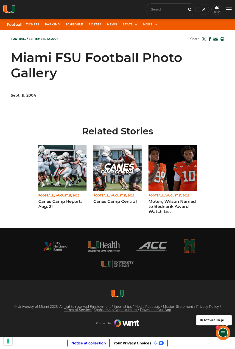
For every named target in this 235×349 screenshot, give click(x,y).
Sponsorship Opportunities (116, 310)
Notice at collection (88, 343)
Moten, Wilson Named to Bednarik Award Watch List (172, 206)
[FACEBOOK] (209, 39)
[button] (229, 9)
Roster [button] (95, 24)
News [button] (112, 24)
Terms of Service (78, 310)
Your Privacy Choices (132, 343)
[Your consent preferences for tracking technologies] (8, 341)
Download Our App (155, 310)
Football (14, 25)
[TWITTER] (203, 39)
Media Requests (148, 307)
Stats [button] (128, 24)
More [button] (148, 24)
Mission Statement (178, 307)
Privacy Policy (208, 307)
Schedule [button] (74, 24)
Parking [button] (52, 24)
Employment (101, 307)
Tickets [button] (32, 24)
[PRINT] (221, 39)
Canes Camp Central (115, 201)
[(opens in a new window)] (56, 246)
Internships (123, 307)
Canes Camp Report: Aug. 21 (60, 204)
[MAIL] (215, 39)
